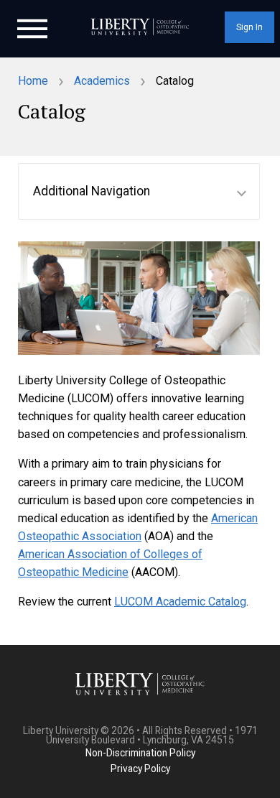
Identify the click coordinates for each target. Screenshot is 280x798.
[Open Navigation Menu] (32, 27)
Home (33, 81)
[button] (139, 191)
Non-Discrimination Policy (140, 752)
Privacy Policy (140, 768)
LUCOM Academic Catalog (180, 601)
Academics (102, 81)
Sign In (249, 27)
